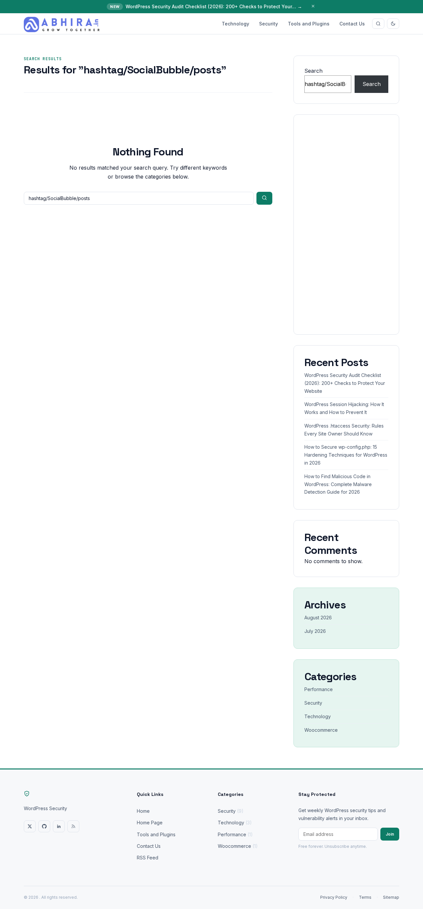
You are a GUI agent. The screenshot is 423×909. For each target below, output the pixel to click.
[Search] (378, 24)
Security (268, 23)
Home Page (150, 822)
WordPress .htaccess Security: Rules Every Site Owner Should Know (344, 429)
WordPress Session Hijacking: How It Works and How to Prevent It (344, 408)
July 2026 (315, 631)
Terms (365, 897)
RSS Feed (147, 857)
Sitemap (391, 897)
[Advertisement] (346, 224)
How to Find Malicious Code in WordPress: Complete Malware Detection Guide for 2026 (338, 484)
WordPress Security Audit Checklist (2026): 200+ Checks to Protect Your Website (344, 383)
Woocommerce (321, 730)
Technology (235, 23)
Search (313, 70)
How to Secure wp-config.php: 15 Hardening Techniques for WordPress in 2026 (345, 455)
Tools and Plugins (308, 23)
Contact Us (352, 23)
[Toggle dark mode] (393, 24)
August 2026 (318, 617)
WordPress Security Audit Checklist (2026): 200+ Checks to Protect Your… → (214, 6)
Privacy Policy (333, 897)
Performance (318, 689)
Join (390, 834)
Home (143, 811)
